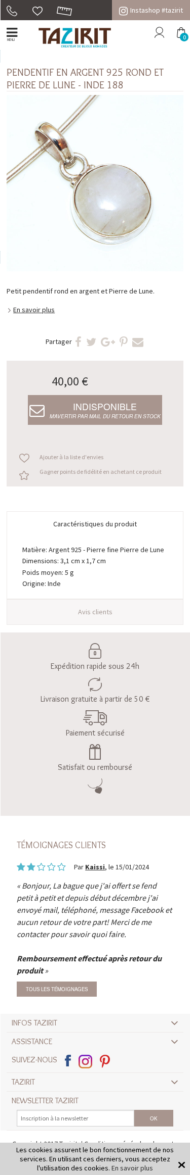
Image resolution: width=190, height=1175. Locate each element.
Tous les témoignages (57, 989)
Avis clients (95, 611)
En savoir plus (34, 309)
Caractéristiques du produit (95, 523)
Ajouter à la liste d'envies (71, 457)
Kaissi (95, 866)
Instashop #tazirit (156, 10)
